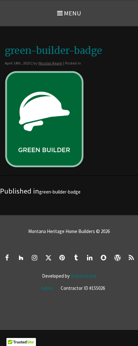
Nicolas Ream (50, 62)
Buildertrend (83, 276)
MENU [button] (72, 13)
